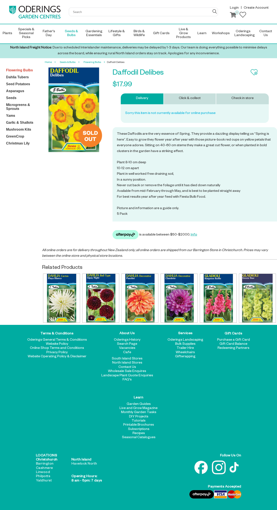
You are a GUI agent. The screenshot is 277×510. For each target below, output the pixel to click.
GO (215, 11)
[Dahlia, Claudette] (179, 298)
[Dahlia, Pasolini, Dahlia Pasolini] (140, 298)
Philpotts (43, 477)
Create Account (256, 8)
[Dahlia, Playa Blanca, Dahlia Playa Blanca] (61, 298)
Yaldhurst (44, 481)
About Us (127, 334)
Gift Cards (233, 334)
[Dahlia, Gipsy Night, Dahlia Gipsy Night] (100, 298)
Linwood (43, 473)
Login (234, 8)
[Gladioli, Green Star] (257, 298)
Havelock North (84, 464)
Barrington (45, 464)
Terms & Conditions (56, 334)
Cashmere (44, 468)
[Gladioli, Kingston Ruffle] (218, 298)
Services (185, 334)
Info (194, 235)
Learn (138, 398)
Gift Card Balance (233, 344)
